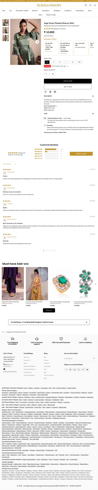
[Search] (86, 5)
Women (35, 11)
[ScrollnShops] (49, 5)
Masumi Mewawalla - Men (48, 444)
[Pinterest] (55, 91)
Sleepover (92, 416)
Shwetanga (74, 435)
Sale (10, 11)
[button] (48, 29)
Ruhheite (61, 455)
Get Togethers (28, 416)
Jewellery (68, 11)
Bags (20, 400)
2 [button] (46, 250)
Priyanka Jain (81, 431)
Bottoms (84, 392)
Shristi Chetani (55, 435)
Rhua (13, 433)
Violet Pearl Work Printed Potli (10, 302)
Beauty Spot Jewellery (29, 459)
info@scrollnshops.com (10, 371)
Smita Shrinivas (87, 435)
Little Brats (25, 450)
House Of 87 (26, 425)
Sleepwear (25, 395)
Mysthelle (69, 429)
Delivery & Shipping (29, 366)
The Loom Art (58, 437)
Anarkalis (66, 392)
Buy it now (68, 87)
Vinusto (18, 439)
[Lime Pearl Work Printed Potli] (37, 283)
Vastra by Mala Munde (8, 439)
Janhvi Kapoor (41, 466)
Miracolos (44, 429)
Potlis (25, 400)
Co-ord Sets (32, 392)
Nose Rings (90, 397)
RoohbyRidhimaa (74, 433)
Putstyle (56, 459)
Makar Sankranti (50, 412)
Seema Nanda (6, 435)
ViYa (56, 450)
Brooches (83, 397)
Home (3, 332)
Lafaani (29, 427)
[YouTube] (87, 370)
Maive (53, 427)
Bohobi (55, 423)
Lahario (34, 427)
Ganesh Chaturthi (61, 412)
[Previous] (14, 42)
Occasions (45, 11)
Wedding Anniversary (59, 418)
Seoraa (22, 435)
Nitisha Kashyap (21, 431)
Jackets (90, 392)
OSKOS (42, 431)
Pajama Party (15, 418)
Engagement (81, 414)
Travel (54, 416)
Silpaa (80, 435)
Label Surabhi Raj (21, 427)
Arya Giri (30, 423)
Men (89, 11)
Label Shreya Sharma (8, 427)
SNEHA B (4, 437)
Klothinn (74, 425)
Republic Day (19, 412)
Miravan (50, 429)
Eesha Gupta (11, 425)
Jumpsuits (5, 395)
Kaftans (19, 395)
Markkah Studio (80, 427)
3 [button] (49, 250)
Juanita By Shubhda (56, 425)
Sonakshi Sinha (45, 464)
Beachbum (49, 423)
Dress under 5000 (42, 395)
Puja (32, 418)
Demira (4, 425)
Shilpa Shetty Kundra (33, 464)
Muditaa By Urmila (59, 429)
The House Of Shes (47, 437)
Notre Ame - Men (77, 444)
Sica (67, 459)
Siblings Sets (51, 405)
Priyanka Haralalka (89, 444)
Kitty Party (48, 418)
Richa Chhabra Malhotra (23, 433)
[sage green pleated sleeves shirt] (25, 42)
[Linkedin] (75, 370)
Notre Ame (36, 431)
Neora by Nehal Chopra (8, 431)
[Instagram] (79, 370)
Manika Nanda (70, 427)
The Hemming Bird (35, 437)
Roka (62, 414)
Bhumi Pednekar (74, 464)
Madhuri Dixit (18, 464)
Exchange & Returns (29, 369)
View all (49, 310)
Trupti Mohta (84, 455)
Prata (50, 459)
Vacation (59, 416)
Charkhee (61, 423)
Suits (42, 402)
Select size (47, 58)
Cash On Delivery (49, 375)
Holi (13, 412)
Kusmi (85, 425)
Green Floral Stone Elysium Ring (83, 302)
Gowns (48, 392)
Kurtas (37, 402)
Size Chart (47, 66)
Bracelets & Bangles (51, 397)
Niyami (29, 431)
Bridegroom (68, 414)
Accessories (79, 11)
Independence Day (30, 412)
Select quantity (49, 70)
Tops (43, 407)
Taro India (15, 437)
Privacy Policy (28, 372)
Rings (33, 397)
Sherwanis (53, 402)
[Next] (37, 42)
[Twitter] (50, 91)
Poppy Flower (64, 431)
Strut (67, 455)
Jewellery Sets (40, 397)
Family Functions (39, 418)
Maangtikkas (69, 397)
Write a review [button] (81, 154)
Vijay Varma (13, 466)
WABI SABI (25, 439)
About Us (26, 357)
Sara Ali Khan (32, 466)
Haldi (3, 416)
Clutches (30, 400)
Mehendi (45, 414)
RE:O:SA (13, 446)
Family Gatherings (73, 416)
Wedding (57, 11)
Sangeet (51, 414)
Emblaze (18, 425)
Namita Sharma (77, 429)
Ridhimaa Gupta (44, 433)
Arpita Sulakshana (21, 423)
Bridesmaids (37, 414)
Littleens (32, 450)
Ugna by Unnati (89, 437)
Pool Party (9, 416)
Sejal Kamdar (15, 435)
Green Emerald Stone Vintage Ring (59, 302)
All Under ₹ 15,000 (22, 11)
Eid (50, 416)
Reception (89, 414)
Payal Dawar (55, 431)
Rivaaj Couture (63, 433)
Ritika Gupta (54, 433)
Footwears (48, 400)
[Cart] (95, 5)
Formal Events (83, 416)
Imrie (32, 425)
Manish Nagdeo (35, 444)
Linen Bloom (47, 427)
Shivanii (27, 435)
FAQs (25, 363)
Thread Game (79, 437)
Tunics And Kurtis (75, 392)
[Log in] (90, 5)
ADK (13, 423)
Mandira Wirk (61, 427)
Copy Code (48, 51)
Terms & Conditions (29, 375)
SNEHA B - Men (60, 446)
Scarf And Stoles (39, 400)
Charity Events (25, 418)
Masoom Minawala (7, 464)
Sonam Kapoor (22, 466)
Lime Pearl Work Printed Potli (34, 302)
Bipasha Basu (84, 464)
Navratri (90, 412)
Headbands (56, 400)
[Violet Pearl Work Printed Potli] (13, 283)
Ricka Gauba (34, 433)
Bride (75, 414)
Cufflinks (76, 397)
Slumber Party (6, 418)
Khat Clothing (67, 425)
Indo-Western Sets (57, 392)
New (3, 11)
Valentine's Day (6, 412)
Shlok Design (35, 435)
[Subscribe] (94, 358)
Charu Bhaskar (70, 423)
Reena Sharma (6, 433)
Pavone (48, 431)
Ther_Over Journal (68, 437)
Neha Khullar (87, 429)
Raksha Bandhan (72, 412)
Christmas (17, 414)
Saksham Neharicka (85, 433)
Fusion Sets (12, 395)
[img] (7, 169)
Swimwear (33, 395)
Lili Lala (40, 427)
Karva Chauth (83, 412)
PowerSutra (72, 431)
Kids (40, 15)
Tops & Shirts (41, 392)
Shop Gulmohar (44, 435)
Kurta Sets (5, 392)
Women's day (43, 416)
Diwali (10, 414)
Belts (61, 400)
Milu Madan (36, 429)
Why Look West (34, 439)
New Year (23, 414)
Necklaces (27, 397)
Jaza (36, 425)
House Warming (18, 416)
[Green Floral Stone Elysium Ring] (85, 283)
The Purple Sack (74, 455)
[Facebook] (45, 91)
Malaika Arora (64, 464)
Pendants (61, 397)
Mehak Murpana (27, 429)
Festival (36, 416)
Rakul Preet (5, 466)
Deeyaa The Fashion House (83, 423)
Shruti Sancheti (64, 435)
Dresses (25, 392)
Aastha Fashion (6, 423)
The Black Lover (23, 437)
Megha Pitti (18, 429)
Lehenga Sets (13, 392)
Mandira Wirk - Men (24, 444)
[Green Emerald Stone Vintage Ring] (61, 283)
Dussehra (4, 414)
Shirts (17, 402)
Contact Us (27, 360)
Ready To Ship (51, 15)
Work (64, 416)
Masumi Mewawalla (7, 429)
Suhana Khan (54, 464)
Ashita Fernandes (39, 423)
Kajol (24, 464)
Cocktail (57, 414)
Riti (57, 455)
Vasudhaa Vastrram (7, 448)
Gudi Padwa (40, 412)
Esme (38, 459)
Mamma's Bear (40, 450)
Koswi (80, 425)
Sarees (20, 392)
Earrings (20, 397)
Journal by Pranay (44, 425)
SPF (10, 437)
